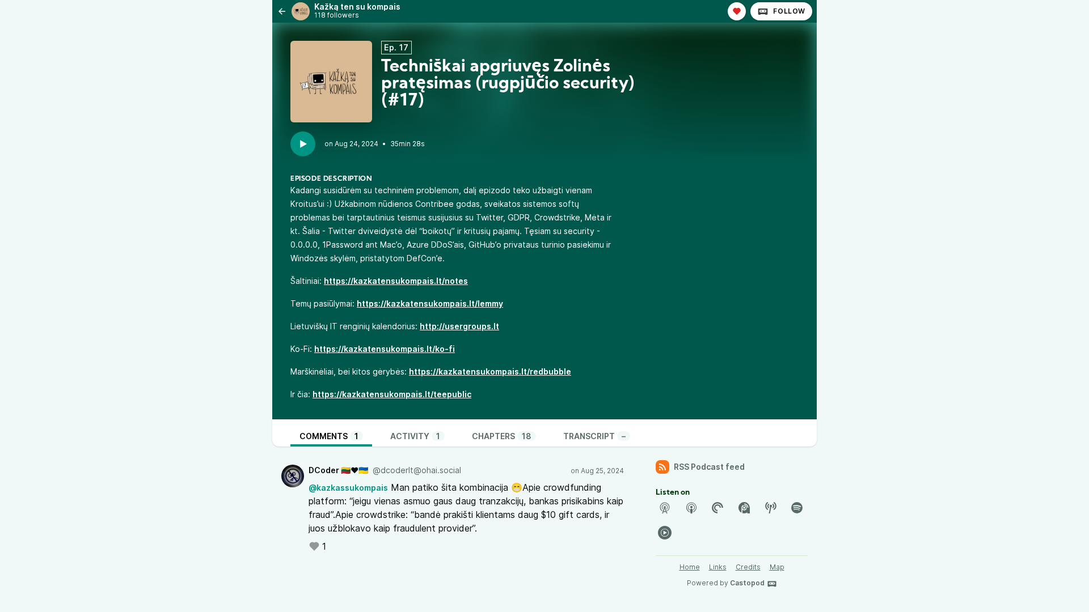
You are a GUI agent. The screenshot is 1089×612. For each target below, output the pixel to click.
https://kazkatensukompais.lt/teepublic (392, 394)
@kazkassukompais (348, 487)
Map (777, 567)
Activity (415, 436)
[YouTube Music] (665, 533)
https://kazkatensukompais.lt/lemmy (430, 303)
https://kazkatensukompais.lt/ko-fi (384, 349)
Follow (789, 11)
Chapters (501, 436)
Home (689, 567)
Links (718, 567)
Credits (748, 567)
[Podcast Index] (771, 508)
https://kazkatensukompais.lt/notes (396, 281)
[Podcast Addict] (744, 508)
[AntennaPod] (665, 508)
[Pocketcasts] (717, 508)
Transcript (594, 436)
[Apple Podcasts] (691, 508)
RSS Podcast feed (709, 466)
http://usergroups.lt (459, 326)
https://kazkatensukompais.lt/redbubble (490, 371)
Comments (328, 436)
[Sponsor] (737, 11)
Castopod (747, 583)
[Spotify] (797, 508)
